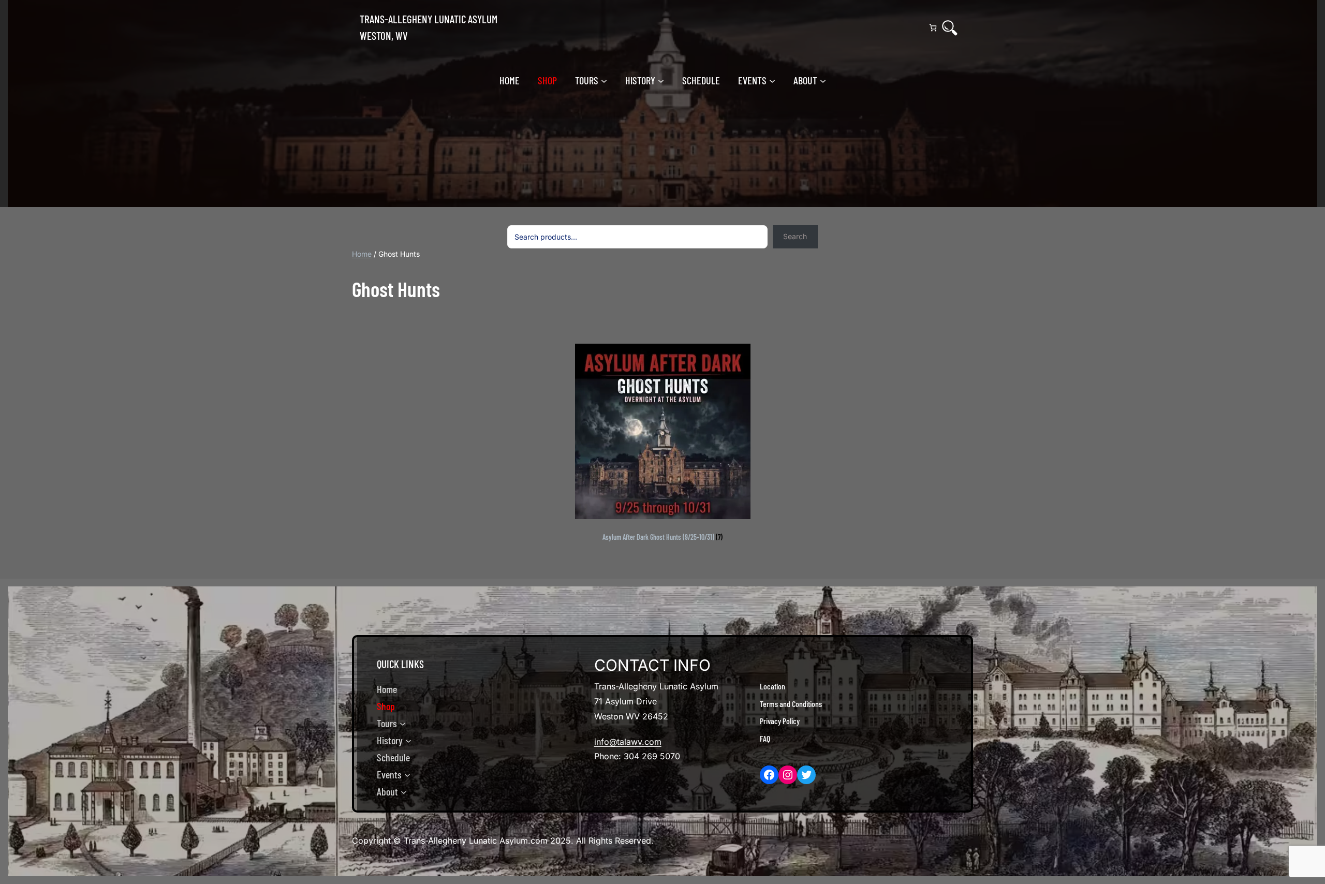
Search (795, 236)
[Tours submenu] (604, 80)
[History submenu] (661, 80)
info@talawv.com (627, 741)
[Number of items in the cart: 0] (933, 28)
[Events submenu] (772, 80)
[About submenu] (823, 80)
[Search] (950, 28)
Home (362, 253)
